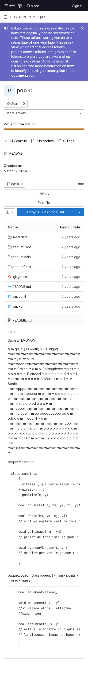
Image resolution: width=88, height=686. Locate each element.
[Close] (82, 28)
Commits (18, 141)
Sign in (77, 6)
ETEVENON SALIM (22, 17)
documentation (22, 75)
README (16, 153)
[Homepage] (13, 5)
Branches (45, 141)
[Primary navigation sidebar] (5, 17)
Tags (68, 141)
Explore (33, 6)
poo (81, 184)
